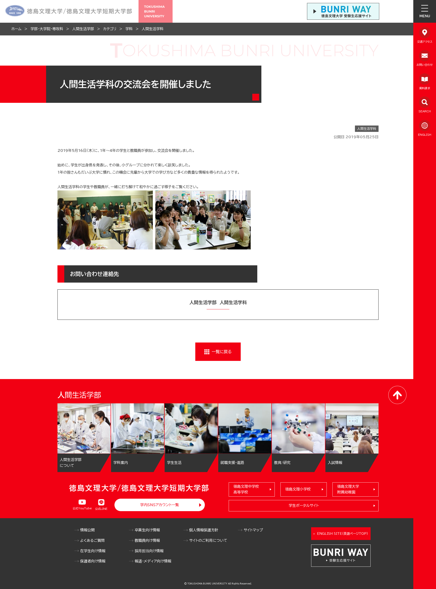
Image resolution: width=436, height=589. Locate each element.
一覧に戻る (222, 352)
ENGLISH (424, 134)
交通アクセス (424, 41)
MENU (424, 16)
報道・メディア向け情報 (153, 561)
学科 (129, 29)
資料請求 (424, 88)
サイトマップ (253, 530)
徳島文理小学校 (298, 489)
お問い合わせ (424, 64)
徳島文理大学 (348, 489)
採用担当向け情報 (149, 551)
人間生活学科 (153, 29)
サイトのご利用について (208, 540)
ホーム (16, 29)
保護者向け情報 (92, 561)
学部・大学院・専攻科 (46, 29)
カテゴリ (109, 29)
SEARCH (425, 111)
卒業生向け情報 (147, 530)
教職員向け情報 (147, 540)
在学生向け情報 (92, 551)
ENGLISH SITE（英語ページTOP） (342, 533)
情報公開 (87, 530)
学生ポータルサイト (304, 505)
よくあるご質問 (92, 540)
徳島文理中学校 (246, 489)
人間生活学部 (83, 29)
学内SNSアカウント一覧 (159, 505)
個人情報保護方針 (203, 530)
